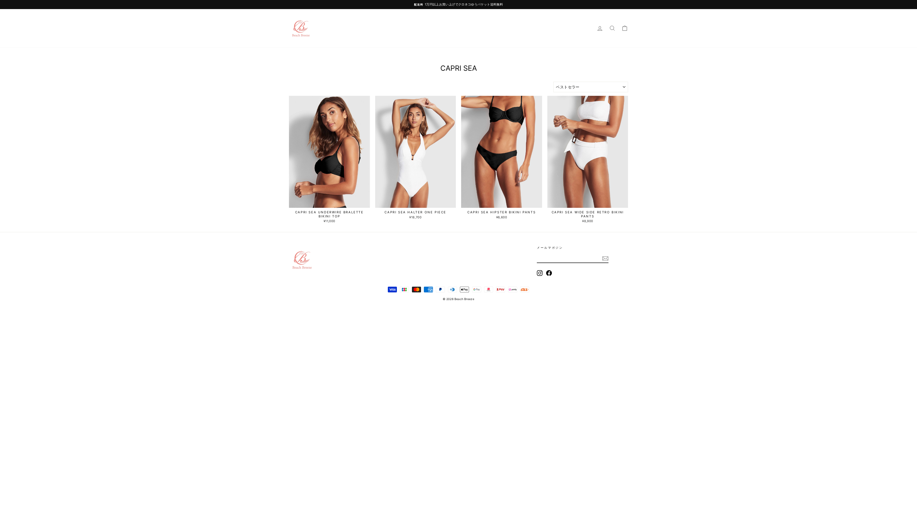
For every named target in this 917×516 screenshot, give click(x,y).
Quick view (329, 202)
